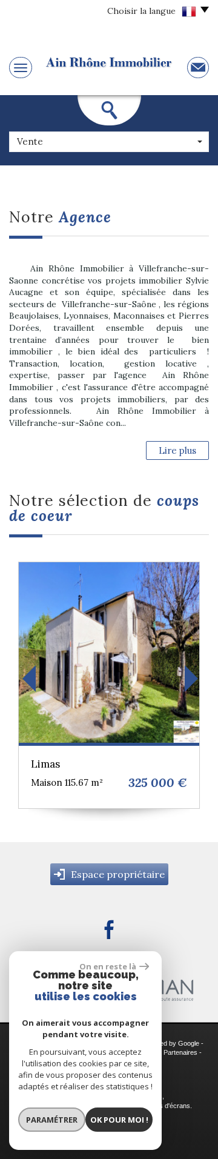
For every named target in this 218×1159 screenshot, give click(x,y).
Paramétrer (52, 1119)
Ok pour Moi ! (119, 1119)
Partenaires (180, 1052)
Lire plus (177, 450)
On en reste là (107, 966)
